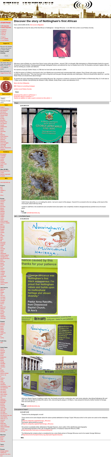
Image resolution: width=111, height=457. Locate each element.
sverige (2, 274)
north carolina (3, 394)
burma (1, 326)
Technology (3, 144)
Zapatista (2, 149)
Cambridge (3, 155)
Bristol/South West (5, 171)
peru (1, 305)
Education (2, 120)
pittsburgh (2, 402)
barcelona (2, 206)
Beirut (1, 438)
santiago (2, 311)
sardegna (2, 271)
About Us (3, 33)
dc (1, 368)
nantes (2, 250)
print (1, 187)
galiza (1, 224)
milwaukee (3, 384)
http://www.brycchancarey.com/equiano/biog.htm (37, 430)
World (1, 167)
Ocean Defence (4, 136)
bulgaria (2, 214)
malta (1, 247)
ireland (2, 231)
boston (2, 358)
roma (1, 266)
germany (2, 226)
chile (1, 294)
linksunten (2, 242)
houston (2, 371)
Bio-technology (4, 113)
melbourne (3, 333)
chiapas (2, 292)
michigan (2, 383)
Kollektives (6, 152)
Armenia (2, 436)
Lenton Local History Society (23, 89)
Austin (2, 355)
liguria (1, 239)
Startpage (6, 23)
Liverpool (2, 157)
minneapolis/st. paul (5, 386)
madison (2, 378)
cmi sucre (2, 298)
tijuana (2, 313)
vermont (2, 428)
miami (1, 381)
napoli (1, 252)
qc (1, 336)
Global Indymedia (6, 27)
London (2, 159)
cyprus (2, 219)
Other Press (3, 138)
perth (1, 334)
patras (1, 260)
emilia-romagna (4, 221)
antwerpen (2, 200)
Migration (2, 134)
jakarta (2, 329)
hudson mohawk (4, 373)
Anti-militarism (4, 110)
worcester (2, 431)
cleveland (2, 363)
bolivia (2, 290)
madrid (2, 245)
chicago (2, 362)
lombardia (2, 244)
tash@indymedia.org (33, 213)
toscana (2, 279)
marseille (2, 248)
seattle (2, 422)
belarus (2, 208)
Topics (6, 105)
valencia (2, 284)
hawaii (1, 370)
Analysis (2, 107)
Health (2, 128)
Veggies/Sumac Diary (5, 73)
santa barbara (3, 417)
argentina (2, 289)
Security (3, 34)
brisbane (2, 324)
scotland (2, 273)
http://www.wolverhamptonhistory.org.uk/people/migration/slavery (42, 435)
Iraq (1, 133)
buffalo (2, 360)
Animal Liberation (4, 109)
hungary (2, 229)
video (1, 192)
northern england (4, 255)
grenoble (2, 227)
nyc (1, 397)
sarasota (2, 420)
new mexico (3, 391)
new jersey (3, 389)
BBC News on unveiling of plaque (24, 86)
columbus (2, 366)
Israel (1, 439)
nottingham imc (4, 256)
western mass (3, 430)
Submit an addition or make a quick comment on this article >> (33, 98)
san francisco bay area (6, 415)
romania (2, 268)
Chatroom (3, 31)
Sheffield (2, 162)
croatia (2, 218)
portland (2, 404)
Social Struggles (4, 142)
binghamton (3, 357)
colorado (2, 365)
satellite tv (3, 190)
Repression (3, 141)
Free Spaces (3, 123)
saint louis (2, 410)
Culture (2, 117)
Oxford (2, 160)
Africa (1, 195)
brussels (2, 213)
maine (1, 379)
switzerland (3, 276)
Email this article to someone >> (24, 96)
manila (2, 331)
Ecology (2, 118)
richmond (2, 405)
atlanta (2, 353)
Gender (2, 125)
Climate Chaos (4, 115)
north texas (3, 396)
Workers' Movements (5, 147)
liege (1, 237)
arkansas (2, 350)
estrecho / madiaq (4, 222)
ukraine (2, 281)
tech (1, 455)
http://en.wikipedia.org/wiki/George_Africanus (36, 420)
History (2, 130)
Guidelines (4, 30)
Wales (1, 165)
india (1, 342)
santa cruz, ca (4, 418)
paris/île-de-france (4, 258)
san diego (2, 412)
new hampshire (4, 387)
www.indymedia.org (5, 182)
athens (2, 203)
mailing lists (3, 452)
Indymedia (3, 131)
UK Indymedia (5, 26)
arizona (2, 349)
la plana (2, 235)
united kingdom (4, 282)
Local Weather (5, 40)
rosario (2, 310)
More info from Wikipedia (21, 83)
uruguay (2, 315)
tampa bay (3, 423)
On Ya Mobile (4, 38)
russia (1, 269)
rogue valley (3, 409)
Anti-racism (3, 112)
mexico (2, 303)
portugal (2, 265)
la (0, 376)
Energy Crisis (3, 121)
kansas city (3, 375)
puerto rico (3, 307)
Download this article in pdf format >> (25, 95)
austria (2, 205)
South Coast (3, 164)
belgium (2, 209)
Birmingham (3, 154)
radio (1, 189)
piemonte (2, 261)
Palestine (2, 139)
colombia (2, 300)
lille (1, 240)
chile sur (2, 295)
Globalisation (3, 126)
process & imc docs (5, 454)
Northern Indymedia (5, 174)
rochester (2, 407)
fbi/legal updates (4, 451)
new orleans (3, 392)
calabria (2, 216)
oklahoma (2, 399)
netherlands (3, 253)
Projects (3, 37)
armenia (2, 201)
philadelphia (3, 400)
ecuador (2, 302)
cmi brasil (2, 297)
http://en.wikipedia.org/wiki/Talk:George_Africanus (38, 424)
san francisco (3, 413)
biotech (2, 446)
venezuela (2, 318)
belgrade (2, 211)
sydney (2, 337)
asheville (2, 352)
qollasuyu (2, 308)
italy (1, 234)
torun (1, 277)
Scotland (2, 176)
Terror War (3, 146)
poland (2, 263)
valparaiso (2, 316)
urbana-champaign (5, 426)
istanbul (2, 232)
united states (3, 425)
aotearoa (2, 323)
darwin (2, 328)
